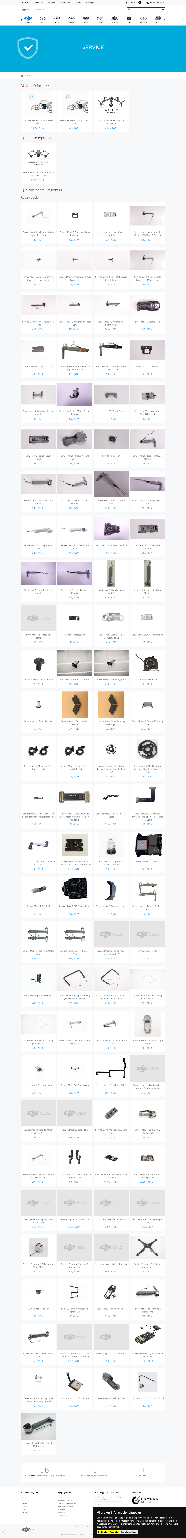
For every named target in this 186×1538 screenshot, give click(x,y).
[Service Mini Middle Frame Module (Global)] (111, 618)
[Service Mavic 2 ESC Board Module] (74, 889)
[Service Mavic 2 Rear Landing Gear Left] (74, 704)
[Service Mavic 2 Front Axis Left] (38, 704)
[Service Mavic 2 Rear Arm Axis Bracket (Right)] (74, 749)
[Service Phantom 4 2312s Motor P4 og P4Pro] (38, 1247)
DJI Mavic (71, 22)
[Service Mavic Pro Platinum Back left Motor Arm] (38, 1158)
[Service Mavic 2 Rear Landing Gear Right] (111, 704)
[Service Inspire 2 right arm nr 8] (74, 1203)
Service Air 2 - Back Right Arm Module (147, 591)
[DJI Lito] (57, 18)
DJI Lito (57, 22)
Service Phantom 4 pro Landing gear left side (38, 1042)
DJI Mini (42, 22)
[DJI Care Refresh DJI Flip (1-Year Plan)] (74, 104)
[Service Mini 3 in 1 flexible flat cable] (38, 618)
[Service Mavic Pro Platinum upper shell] (147, 1024)
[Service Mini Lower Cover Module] (147, 618)
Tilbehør (24, 1509)
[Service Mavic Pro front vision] (74, 1068)
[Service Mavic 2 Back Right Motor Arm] (38, 934)
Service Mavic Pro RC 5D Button (38, 679)
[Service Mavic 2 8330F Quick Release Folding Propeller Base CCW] (147, 749)
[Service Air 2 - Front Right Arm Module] (38, 573)
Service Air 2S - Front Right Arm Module (147, 457)
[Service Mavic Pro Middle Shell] (111, 1292)
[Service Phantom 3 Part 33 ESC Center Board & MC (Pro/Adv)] (74, 1337)
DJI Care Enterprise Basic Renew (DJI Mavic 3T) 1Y (38, 174)
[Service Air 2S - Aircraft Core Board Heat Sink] (147, 394)
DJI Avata (114, 22)
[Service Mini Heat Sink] (74, 618)
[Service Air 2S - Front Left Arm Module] (74, 484)
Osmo (129, 22)
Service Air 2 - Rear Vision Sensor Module (74, 413)
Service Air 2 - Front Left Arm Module (74, 591)
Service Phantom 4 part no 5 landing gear (74, 1265)
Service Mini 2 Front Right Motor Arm (147, 502)
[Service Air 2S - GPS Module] (147, 350)
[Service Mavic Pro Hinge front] (38, 1068)
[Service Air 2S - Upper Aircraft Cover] (74, 439)
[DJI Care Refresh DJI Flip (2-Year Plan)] (38, 104)
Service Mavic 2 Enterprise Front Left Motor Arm (111, 368)
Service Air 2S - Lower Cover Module (147, 547)
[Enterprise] (143, 18)
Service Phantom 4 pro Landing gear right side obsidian (75, 997)
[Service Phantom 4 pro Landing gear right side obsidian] (74, 979)
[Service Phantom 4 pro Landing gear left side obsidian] (111, 979)
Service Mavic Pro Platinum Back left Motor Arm (38, 1176)
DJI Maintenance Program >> (42, 190)
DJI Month (28, 22)
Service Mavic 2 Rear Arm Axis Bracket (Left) (38, 767)
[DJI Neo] (85, 18)
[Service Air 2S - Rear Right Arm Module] (38, 484)
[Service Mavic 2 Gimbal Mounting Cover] (147, 704)
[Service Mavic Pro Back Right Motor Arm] (38, 1426)
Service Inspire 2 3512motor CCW (111, 1264)
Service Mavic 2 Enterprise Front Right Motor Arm (74, 368)
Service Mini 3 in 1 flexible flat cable (38, 636)
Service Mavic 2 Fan (147, 679)
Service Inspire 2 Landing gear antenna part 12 (111, 952)
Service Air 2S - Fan (111, 455)
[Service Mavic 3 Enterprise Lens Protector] (74, 215)
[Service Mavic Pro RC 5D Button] (38, 663)
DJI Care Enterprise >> (37, 138)
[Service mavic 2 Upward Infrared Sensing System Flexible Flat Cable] (38, 797)
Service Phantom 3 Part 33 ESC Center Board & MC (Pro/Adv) (74, 1355)
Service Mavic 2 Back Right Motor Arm (38, 952)
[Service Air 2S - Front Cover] (111, 394)
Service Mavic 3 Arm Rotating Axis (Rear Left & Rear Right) (38, 278)
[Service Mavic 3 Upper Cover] (38, 350)
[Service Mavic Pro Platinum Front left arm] (111, 1024)
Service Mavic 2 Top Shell (38, 906)
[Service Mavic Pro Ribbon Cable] (111, 1068)
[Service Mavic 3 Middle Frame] (147, 305)
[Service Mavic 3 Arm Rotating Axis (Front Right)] (111, 260)
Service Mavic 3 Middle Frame (148, 321)
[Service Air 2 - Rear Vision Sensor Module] (74, 394)
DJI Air (100, 22)
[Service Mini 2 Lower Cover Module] (111, 215)
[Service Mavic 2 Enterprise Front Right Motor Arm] (74, 350)
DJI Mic (158, 22)
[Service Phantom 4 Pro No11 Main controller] (111, 1158)
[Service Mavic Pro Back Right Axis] (111, 663)
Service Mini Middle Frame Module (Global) (111, 636)
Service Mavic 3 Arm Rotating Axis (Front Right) (111, 278)
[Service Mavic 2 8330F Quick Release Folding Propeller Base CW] (111, 749)
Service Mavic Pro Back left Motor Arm (38, 1355)
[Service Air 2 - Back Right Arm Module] (147, 573)
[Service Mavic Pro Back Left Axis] (74, 663)
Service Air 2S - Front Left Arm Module (75, 502)
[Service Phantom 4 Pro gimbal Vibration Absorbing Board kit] (38, 1381)
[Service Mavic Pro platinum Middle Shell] (147, 1113)
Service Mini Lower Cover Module (147, 634)
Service (29, 75)
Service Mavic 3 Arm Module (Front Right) (111, 323)
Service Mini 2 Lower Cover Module (111, 234)
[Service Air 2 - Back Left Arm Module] (111, 573)
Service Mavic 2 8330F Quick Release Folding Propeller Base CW (111, 769)
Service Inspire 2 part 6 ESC (75, 1129)
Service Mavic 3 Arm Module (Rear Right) (38, 323)
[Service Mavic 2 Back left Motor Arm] (74, 934)
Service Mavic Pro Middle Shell (111, 1308)
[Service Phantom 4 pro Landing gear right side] (147, 979)
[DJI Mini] (42, 18)
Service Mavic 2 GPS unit (147, 861)
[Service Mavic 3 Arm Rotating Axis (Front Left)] (74, 260)
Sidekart (87, 1527)
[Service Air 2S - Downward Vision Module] (38, 394)
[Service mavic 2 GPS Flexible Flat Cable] (111, 797)
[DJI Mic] (158, 18)
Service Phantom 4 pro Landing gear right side (147, 997)
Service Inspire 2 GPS (148, 951)
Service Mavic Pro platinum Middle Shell (147, 1131)
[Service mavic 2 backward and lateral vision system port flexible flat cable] (74, 797)
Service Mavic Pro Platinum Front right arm (75, 1042)
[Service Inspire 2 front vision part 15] (147, 1203)
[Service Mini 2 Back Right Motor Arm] (38, 529)
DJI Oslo (68, 1534)
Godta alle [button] (102, 1532)
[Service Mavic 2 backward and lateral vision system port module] (74, 845)
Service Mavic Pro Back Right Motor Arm (38, 1444)
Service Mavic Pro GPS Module (74, 1398)
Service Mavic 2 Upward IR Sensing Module (111, 863)
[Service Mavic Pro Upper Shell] (111, 1381)
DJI (24, 1506)
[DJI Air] (100, 18)
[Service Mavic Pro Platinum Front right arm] (74, 1024)
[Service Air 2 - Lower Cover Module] (38, 439)
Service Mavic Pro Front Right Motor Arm (147, 1310)
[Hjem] (22, 75)
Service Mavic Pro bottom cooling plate (111, 1131)
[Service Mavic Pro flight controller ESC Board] (147, 1337)
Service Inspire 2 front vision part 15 (147, 1221)
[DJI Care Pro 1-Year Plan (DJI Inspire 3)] (111, 104)
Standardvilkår (75, 1527)
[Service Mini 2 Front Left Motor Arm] (111, 484)
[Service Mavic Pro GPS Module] (74, 1381)
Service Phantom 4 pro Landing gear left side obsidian (111, 997)
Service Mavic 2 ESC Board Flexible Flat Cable (38, 863)
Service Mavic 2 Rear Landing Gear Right (111, 723)
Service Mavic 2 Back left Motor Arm (74, 952)
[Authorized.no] (29, 1529)
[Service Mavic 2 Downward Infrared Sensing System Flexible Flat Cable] (147, 797)
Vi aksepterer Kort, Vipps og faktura (93, 1476)
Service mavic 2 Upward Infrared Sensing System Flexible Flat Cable (38, 815)
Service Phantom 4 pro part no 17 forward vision (75, 1176)
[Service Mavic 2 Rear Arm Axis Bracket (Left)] (38, 749)
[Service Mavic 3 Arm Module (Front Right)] (111, 305)
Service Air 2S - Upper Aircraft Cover (75, 457)
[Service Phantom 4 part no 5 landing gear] (74, 1247)
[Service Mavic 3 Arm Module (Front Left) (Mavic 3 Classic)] (147, 215)
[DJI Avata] (114, 18)
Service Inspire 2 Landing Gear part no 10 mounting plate (147, 1087)
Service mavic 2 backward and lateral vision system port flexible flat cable (74, 816)
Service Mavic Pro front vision (75, 1085)
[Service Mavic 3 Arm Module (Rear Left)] (74, 305)
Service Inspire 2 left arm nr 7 (111, 1219)
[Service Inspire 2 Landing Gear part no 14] (38, 1113)
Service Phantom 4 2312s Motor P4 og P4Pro (38, 1265)
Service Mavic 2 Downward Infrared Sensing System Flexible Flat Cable (147, 816)
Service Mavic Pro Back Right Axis (111, 679)
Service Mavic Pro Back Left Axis (75, 679)
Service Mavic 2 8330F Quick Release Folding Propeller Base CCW (147, 769)
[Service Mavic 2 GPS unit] (147, 845)
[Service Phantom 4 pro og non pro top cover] (38, 1203)
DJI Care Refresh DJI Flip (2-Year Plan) (38, 122)
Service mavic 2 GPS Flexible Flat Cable (111, 815)
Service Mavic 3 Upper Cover (38, 366)
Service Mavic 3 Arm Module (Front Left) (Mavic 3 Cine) (147, 278)
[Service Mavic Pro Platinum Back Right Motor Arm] (38, 215)
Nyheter (77, 3)
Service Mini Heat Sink (74, 634)
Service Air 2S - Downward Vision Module (38, 413)
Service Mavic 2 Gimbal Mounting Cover (147, 723)
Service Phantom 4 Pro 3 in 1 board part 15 (147, 1176)
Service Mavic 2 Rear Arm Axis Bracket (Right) (75, 767)
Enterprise (143, 22)
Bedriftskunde (65, 3)
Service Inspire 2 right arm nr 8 (74, 1219)
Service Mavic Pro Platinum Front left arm (111, 1042)
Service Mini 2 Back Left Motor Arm (75, 547)
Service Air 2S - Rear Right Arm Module (38, 502)
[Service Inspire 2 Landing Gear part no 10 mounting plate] (147, 1068)
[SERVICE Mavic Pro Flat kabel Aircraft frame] (74, 1292)
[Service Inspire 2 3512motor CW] (111, 1337)
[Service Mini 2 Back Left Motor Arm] (74, 529)
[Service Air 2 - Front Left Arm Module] (74, 573)
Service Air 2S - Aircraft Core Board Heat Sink (147, 413)
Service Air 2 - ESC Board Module (111, 545)
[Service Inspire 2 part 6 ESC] (74, 1113)
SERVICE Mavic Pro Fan (38, 1308)
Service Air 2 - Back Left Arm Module (111, 591)
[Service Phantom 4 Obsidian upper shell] (147, 1247)
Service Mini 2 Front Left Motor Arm (111, 502)
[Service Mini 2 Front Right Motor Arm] (147, 484)
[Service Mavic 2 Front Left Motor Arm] (147, 889)
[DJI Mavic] (71, 18)
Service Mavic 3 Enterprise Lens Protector (75, 234)
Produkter (37, 9)
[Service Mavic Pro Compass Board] (147, 1381)
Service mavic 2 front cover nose (111, 906)
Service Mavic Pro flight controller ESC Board (148, 1355)
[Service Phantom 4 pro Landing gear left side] (38, 1024)
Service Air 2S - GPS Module (148, 366)
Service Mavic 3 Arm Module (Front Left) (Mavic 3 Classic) (147, 234)
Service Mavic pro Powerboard (38, 995)
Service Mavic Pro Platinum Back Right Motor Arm (38, 234)
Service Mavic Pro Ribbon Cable (111, 1085)
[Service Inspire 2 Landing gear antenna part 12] (111, 934)
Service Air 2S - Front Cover (111, 411)
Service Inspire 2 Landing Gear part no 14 (38, 1131)
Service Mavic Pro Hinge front (38, 1085)
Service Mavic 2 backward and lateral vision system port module (75, 863)
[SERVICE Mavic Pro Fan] (38, 1292)
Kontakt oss (39, 3)
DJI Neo (85, 22)
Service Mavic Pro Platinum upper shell (147, 1042)
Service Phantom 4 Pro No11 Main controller (111, 1176)
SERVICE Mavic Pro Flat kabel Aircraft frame (74, 1310)
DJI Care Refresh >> (35, 85)
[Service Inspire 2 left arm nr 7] (111, 1203)
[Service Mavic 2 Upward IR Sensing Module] (111, 845)
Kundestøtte (52, 3)
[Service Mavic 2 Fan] (147, 663)
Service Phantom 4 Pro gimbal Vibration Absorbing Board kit (38, 1400)
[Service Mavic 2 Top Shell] (38, 889)
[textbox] (146, 9)
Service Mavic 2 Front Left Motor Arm (147, 908)
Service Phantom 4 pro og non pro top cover (38, 1221)
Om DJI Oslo (25, 3)
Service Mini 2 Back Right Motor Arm (38, 547)
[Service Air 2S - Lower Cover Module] (147, 529)
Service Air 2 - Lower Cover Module (38, 457)
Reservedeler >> (33, 197)
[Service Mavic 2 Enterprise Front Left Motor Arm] (111, 350)
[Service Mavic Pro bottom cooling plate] (111, 1113)
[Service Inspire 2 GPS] (147, 934)
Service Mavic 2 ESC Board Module (75, 906)
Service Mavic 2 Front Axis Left (38, 721)
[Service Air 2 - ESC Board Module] (111, 529)
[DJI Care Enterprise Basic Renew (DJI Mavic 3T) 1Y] (38, 156)
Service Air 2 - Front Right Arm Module (38, 591)
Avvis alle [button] (114, 1532)
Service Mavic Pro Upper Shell (111, 1398)
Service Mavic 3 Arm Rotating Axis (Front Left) (75, 278)
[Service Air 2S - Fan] (111, 439)
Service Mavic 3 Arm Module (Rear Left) (75, 323)
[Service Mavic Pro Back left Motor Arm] (38, 1337)
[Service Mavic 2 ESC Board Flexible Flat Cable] (38, 845)
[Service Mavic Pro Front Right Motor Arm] (147, 1292)
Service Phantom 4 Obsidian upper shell (147, 1265)
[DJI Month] (28, 18)
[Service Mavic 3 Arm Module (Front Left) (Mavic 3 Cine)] (147, 260)
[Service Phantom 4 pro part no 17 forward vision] (74, 1158)
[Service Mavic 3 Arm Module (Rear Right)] (38, 305)
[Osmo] (129, 18)
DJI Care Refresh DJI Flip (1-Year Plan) (74, 122)
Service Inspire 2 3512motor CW (111, 1353)
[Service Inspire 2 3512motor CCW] (111, 1247)
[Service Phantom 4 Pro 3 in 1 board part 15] (147, 1158)
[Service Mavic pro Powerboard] (38, 979)
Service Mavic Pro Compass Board (147, 1398)
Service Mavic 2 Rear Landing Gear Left (75, 723)
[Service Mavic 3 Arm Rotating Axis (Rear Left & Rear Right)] (38, 260)
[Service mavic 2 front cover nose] (111, 889)
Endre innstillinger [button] (129, 1532)
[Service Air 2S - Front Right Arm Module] (147, 439)
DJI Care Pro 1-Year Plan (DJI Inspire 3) (111, 122)
